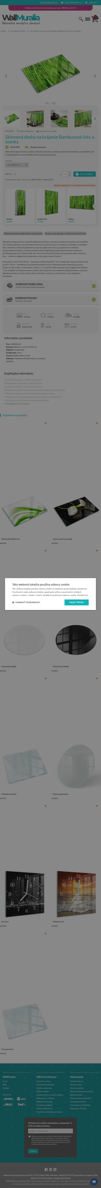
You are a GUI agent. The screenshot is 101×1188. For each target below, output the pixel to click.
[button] (26, 602)
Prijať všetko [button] (76, 602)
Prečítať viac (82, 595)
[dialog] (50, 594)
